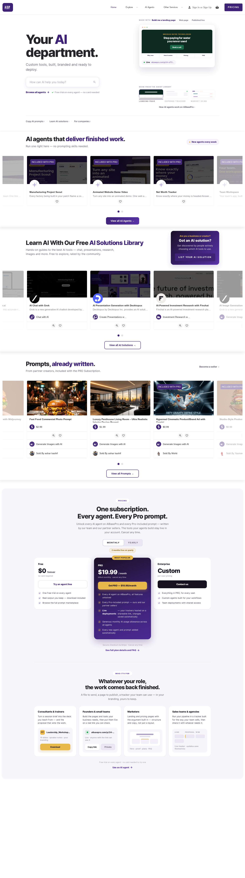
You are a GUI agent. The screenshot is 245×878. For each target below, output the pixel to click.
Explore (129, 7)
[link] (177, 45)
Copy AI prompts (35, 121)
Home (113, 7)
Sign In (196, 7)
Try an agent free (62, 584)
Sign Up (207, 7)
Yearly (133, 542)
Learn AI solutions (59, 121)
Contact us (182, 584)
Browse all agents (37, 92)
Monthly (113, 542)
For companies (82, 121)
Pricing (233, 7)
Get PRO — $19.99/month (122, 585)
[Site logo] (7, 7)
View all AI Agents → (122, 220)
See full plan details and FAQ (123, 650)
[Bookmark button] (57, 201)
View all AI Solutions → (122, 345)
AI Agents (149, 7)
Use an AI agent (122, 767)
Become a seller (209, 366)
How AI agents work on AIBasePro (177, 107)
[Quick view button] (53, 325)
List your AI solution (195, 257)
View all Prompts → (122, 473)
